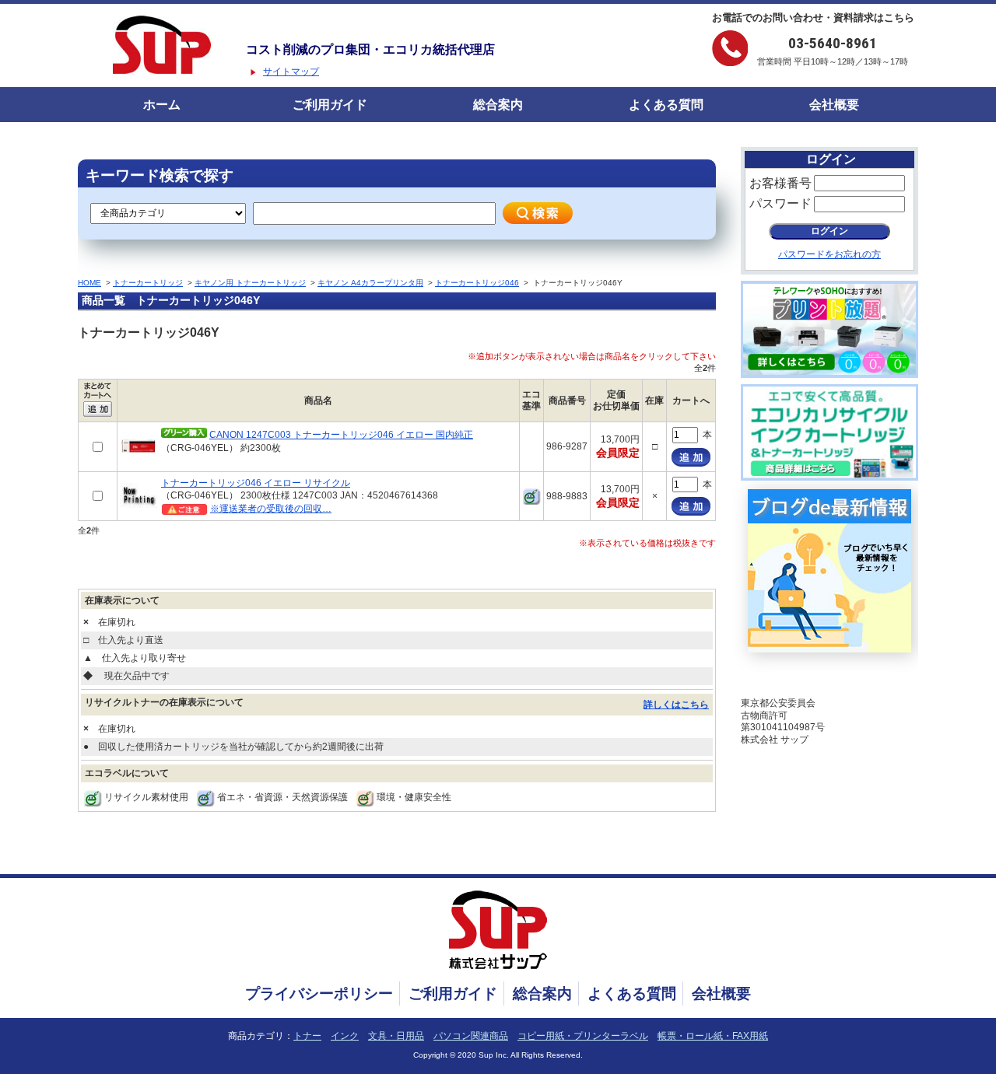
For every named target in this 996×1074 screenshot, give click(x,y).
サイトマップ (291, 71)
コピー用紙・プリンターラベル (582, 1035)
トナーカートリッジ (148, 282)
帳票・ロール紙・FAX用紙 (713, 1035)
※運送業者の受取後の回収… (270, 508)
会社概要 (834, 104)
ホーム (162, 104)
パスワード (780, 203)
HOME (89, 282)
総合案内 (498, 104)
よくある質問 (666, 104)
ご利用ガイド (330, 104)
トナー (307, 1035)
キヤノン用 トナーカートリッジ (250, 282)
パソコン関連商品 (470, 1035)
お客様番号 (780, 183)
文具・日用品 (396, 1035)
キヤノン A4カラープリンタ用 (370, 282)
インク (345, 1035)
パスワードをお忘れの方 (829, 254)
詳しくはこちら (676, 704)
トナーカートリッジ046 (477, 282)
